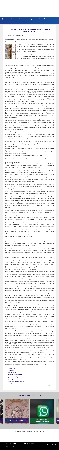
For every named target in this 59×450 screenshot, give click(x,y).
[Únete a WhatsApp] (44, 444)
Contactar (8, 22)
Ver (16, 406)
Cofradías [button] (45, 19)
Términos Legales (10, 448)
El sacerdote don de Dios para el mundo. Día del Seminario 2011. (29, 30)
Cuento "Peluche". (12, 379)
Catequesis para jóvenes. (14, 376)
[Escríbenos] (42, 444)
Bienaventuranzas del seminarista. (16, 381)
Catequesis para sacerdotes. (15, 374)
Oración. (10, 383)
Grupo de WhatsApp (11, 19)
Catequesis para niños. (13, 377)
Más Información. (12, 372)
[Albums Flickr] (47, 444)
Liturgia (51, 19)
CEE (52, 385)
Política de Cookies (10, 446)
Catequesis (31, 19)
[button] (24, 426)
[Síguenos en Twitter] (55, 444)
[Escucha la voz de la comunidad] (52, 444)
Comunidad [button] (38, 19)
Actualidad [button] (19, 19)
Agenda (26, 19)
